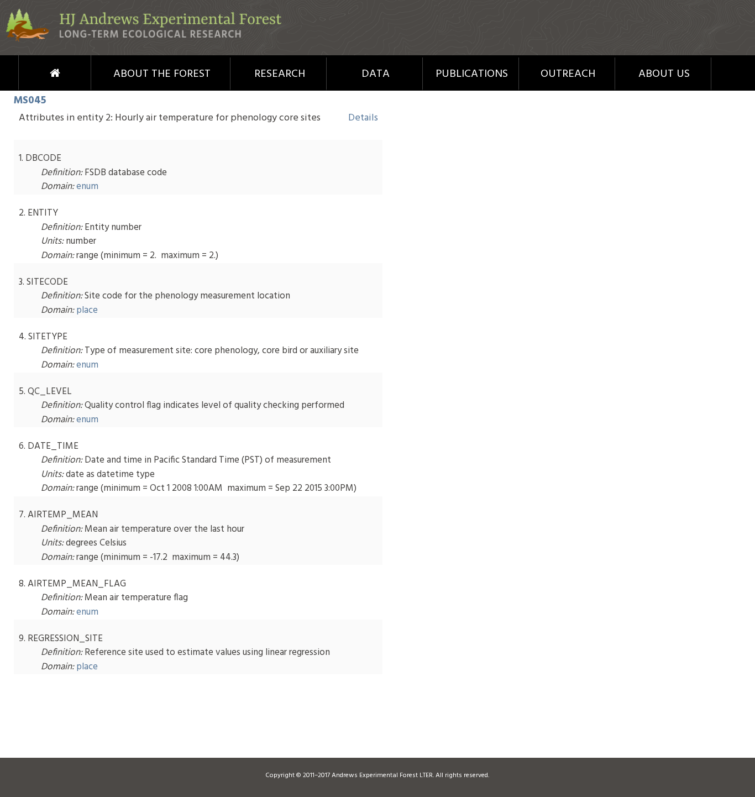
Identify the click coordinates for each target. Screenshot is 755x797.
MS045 (30, 100)
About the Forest (162, 74)
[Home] (144, 39)
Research (279, 74)
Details (363, 118)
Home (34, 73)
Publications (472, 74)
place (87, 310)
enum (87, 186)
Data (375, 74)
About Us (664, 74)
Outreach (568, 74)
